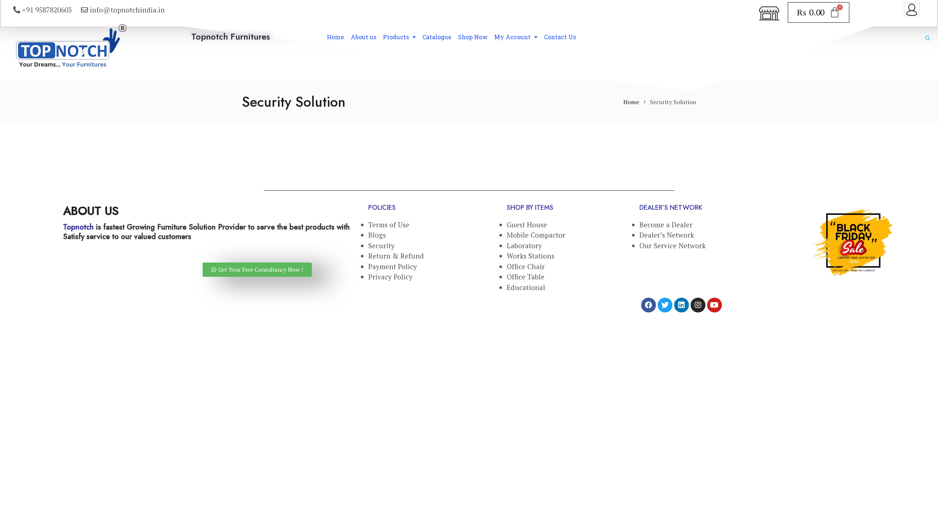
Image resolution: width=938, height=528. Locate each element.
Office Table (525, 276)
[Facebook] (648, 305)
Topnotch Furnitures (230, 36)
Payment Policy (392, 266)
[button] (257, 270)
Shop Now (473, 37)
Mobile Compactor (536, 234)
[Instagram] (698, 305)
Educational (527, 287)
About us (363, 37)
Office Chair (526, 266)
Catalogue (436, 37)
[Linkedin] (681, 305)
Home (335, 37)
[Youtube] (714, 305)
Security (381, 245)
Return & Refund (396, 255)
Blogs (377, 234)
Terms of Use (388, 224)
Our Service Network (672, 245)
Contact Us (560, 37)
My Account (512, 37)
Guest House (527, 224)
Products (396, 37)
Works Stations (530, 255)
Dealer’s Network (666, 234)
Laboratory (524, 245)
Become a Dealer (666, 224)
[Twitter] (665, 305)
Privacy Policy (390, 276)
